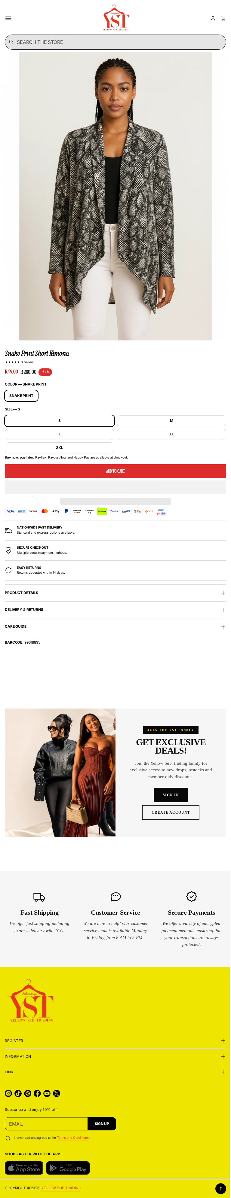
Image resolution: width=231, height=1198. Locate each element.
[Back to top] (216, 1188)
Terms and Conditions (73, 1138)
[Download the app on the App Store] (24, 1167)
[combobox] (113, 42)
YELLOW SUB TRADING (61, 1188)
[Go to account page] (213, 18)
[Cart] (222, 18)
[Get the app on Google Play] (68, 1167)
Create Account (167, 812)
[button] (113, 482)
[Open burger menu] (8, 18)
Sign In (167, 795)
